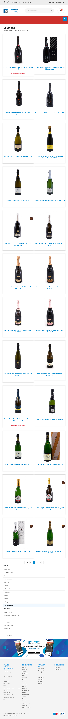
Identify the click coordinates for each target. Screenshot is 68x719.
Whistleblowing (26, 707)
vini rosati (7, 628)
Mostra (7, 605)
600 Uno (7, 569)
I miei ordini (57, 669)
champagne (8, 612)
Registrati (61, 2)
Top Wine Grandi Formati (41, 681)
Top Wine (41, 677)
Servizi (24, 671)
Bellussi (7, 592)
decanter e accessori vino (12, 615)
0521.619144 (6, 683)
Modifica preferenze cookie (25, 690)
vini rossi (7, 632)
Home (24, 667)
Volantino (25, 673)
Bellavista (7, 589)
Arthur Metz (8, 579)
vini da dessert (9, 625)
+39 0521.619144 (26, 2)
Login (53, 2)
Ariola (6, 576)
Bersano (7, 595)
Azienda (24, 669)
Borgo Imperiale (9, 602)
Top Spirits (41, 668)
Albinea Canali (9, 572)
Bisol (6, 598)
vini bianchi (8, 622)
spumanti (7, 619)
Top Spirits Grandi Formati (41, 673)
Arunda (7, 582)
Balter (6, 585)
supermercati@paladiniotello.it (11, 688)
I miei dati (57, 667)
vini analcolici (8, 635)
